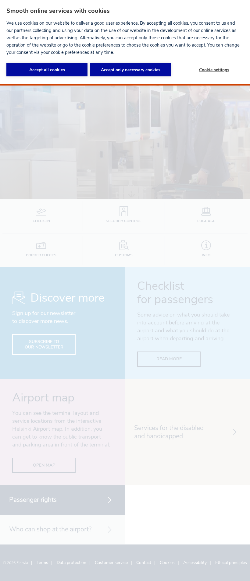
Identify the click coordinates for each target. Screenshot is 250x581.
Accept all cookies (47, 70)
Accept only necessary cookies (130, 70)
